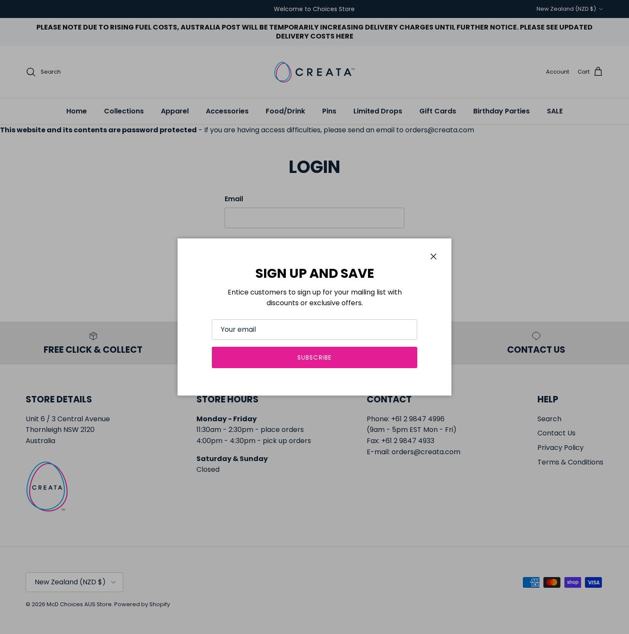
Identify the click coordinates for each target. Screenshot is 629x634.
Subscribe (314, 357)
